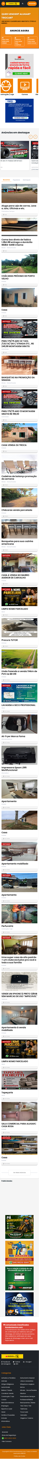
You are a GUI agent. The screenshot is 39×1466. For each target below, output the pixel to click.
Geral (3, 1412)
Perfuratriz (7, 926)
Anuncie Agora (19, 30)
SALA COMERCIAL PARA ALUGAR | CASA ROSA (19, 1125)
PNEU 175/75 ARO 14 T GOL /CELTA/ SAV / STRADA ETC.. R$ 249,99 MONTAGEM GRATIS (18, 344)
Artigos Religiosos (7, 1384)
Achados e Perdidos (8, 1378)
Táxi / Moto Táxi (25, 1406)
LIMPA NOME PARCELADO (15, 608)
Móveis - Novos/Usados (28, 1390)
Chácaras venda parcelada (17, 510)
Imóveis (4, 1418)
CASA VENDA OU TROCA (14, 445)
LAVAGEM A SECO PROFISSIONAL (19, 705)
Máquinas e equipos (27, 1384)
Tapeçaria (7, 1092)
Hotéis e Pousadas (8, 1415)
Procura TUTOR (10, 640)
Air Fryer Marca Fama (13, 736)
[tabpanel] (28, 87)
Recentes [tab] (6, 180)
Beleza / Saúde (6, 1390)
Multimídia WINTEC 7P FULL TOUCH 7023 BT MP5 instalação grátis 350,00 (18, 162)
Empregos (4, 1406)
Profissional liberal (26, 1400)
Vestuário (23, 1415)
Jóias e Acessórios (26, 1381)
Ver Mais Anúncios (19, 1173)
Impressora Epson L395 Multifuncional (14, 769)
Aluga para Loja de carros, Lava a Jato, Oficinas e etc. (19, 207)
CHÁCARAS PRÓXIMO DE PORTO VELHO (18, 277)
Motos (22, 1387)
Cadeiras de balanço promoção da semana (19, 477)
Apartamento (9, 801)
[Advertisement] (19, 1198)
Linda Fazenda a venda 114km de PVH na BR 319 (19, 672)
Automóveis (6, 167)
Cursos (3, 1400)
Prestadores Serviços (27, 1396)
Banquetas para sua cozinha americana (17, 542)
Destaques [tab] (26, 180)
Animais (4, 1381)
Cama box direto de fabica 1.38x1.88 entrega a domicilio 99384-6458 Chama (17, 242)
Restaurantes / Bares (27, 1403)
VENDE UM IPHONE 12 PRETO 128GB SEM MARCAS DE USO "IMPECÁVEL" (19, 995)
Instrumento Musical (27, 1378)
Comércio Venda (7, 1393)
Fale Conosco (7, 1441)
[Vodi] (13, 4)
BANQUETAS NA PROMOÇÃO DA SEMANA (18, 379)
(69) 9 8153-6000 (10, 1438)
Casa (4, 309)
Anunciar (32, 4)
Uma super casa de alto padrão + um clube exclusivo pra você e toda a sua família (19, 960)
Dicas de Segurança (9, 1435)
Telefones (23, 1409)
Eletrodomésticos (7, 1403)
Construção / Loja (7, 1396)
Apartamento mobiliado (15, 863)
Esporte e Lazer (6, 1409)
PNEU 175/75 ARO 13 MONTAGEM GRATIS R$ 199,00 (18, 412)
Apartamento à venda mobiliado (14, 1029)
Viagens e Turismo (26, 1418)
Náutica (23, 1393)
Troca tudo (24, 1412)
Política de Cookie (19, 1456)
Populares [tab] (16, 180)
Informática (5, 1421)
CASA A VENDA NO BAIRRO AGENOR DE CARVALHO (15, 576)
